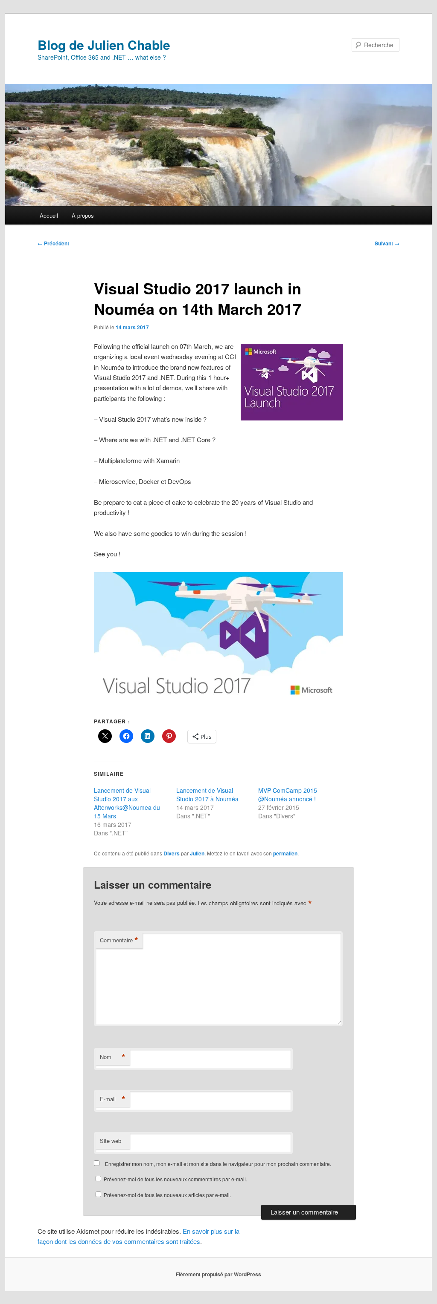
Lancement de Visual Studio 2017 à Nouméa (207, 794)
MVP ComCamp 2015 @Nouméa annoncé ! (287, 794)
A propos (83, 215)
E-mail (112, 1099)
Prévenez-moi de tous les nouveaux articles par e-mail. (167, 1194)
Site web (110, 1141)
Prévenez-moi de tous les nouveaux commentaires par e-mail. (175, 1179)
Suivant (387, 243)
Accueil (49, 215)
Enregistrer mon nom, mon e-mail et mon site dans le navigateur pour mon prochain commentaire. (218, 1163)
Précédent (53, 243)
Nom (112, 1057)
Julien (197, 853)
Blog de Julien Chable (104, 44)
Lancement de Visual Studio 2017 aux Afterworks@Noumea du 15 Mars (127, 803)
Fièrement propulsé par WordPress (218, 1274)
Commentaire (119, 940)
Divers (171, 853)
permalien (285, 853)
